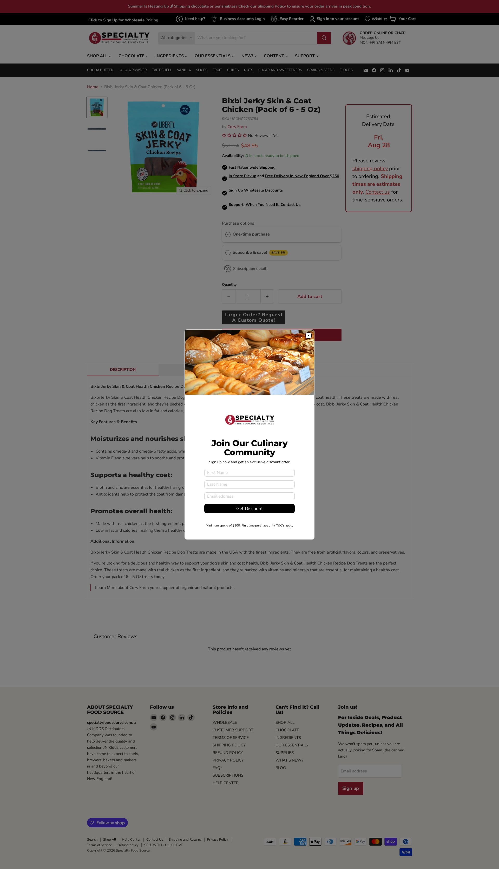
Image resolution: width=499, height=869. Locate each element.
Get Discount (249, 508)
